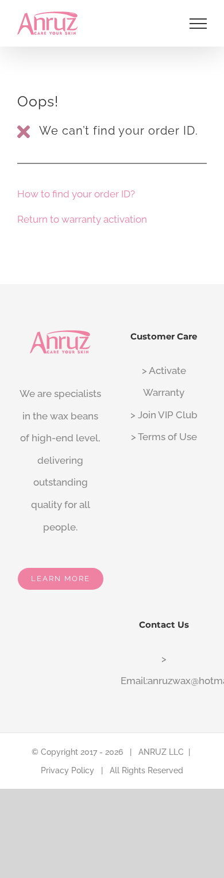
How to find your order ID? (76, 194)
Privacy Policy (67, 770)
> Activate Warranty (164, 382)
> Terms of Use (164, 436)
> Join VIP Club (164, 415)
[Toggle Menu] (198, 23)
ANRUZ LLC (161, 752)
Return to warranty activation (82, 219)
